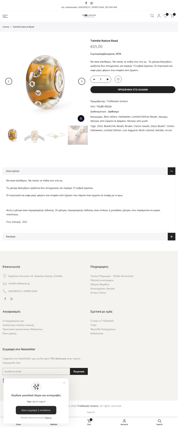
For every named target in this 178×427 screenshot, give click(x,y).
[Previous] (8, 81)
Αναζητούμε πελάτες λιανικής (18, 325)
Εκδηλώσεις (96, 333)
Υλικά (93, 325)
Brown (128, 126)
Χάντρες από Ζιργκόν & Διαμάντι (108, 120)
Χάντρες (163, 116)
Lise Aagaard (130, 130)
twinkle (159, 130)
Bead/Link (109, 126)
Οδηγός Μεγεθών (100, 284)
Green (170, 126)
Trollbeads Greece (117, 101)
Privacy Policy (98, 292)
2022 (100, 126)
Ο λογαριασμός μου (13, 320)
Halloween (125, 116)
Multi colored (146, 130)
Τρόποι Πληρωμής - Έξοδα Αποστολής (111, 276)
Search (91, 412)
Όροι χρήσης (10, 333)
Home (6, 26)
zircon (168, 130)
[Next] (81, 81)
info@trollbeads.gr (19, 283)
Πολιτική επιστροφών (102, 280)
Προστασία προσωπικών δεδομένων (23, 329)
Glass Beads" (158, 126)
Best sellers (110, 116)
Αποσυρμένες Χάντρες (102, 288)
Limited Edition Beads (144, 116)
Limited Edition (112, 130)
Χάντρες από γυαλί (137, 120)
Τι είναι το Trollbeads (102, 320)
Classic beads (141, 126)
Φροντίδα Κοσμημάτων (103, 329)
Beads (120, 126)
